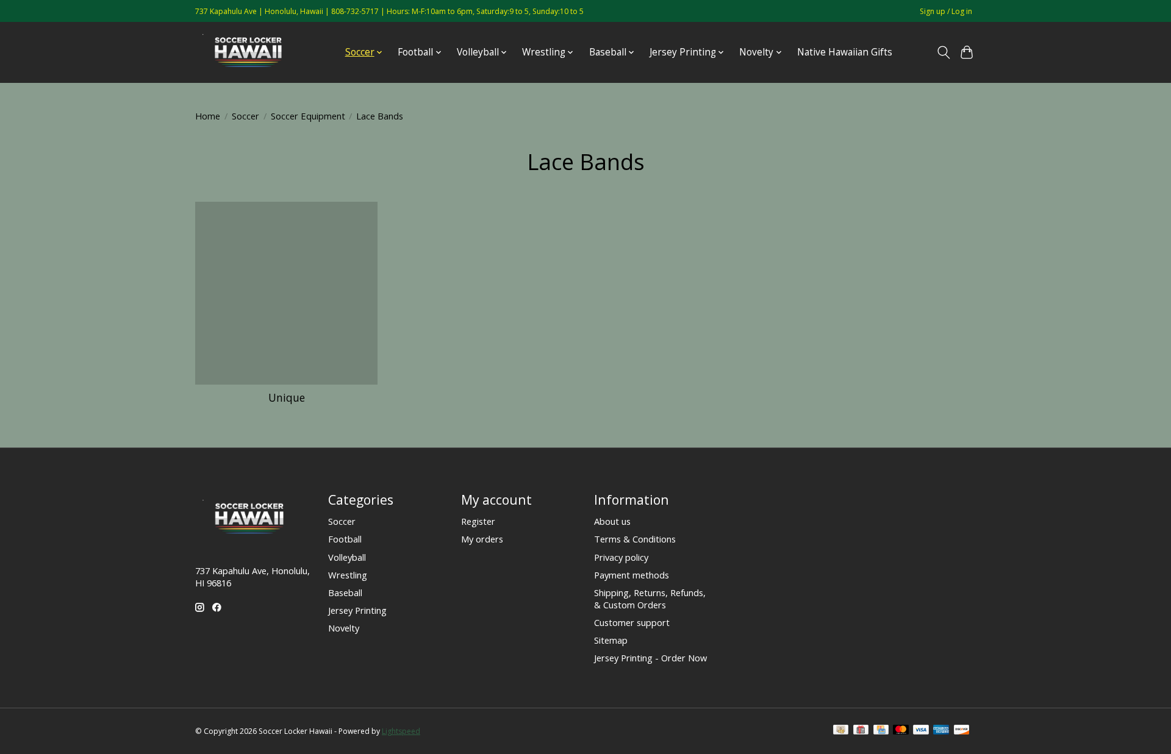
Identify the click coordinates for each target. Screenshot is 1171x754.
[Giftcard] (860, 731)
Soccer (245, 116)
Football (345, 539)
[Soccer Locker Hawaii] (252, 52)
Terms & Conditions (635, 539)
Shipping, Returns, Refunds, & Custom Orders (650, 598)
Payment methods (631, 575)
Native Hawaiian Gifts (844, 52)
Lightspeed (401, 731)
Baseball (345, 592)
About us (612, 521)
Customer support (632, 622)
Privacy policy (621, 557)
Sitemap (611, 640)
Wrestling (347, 575)
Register (478, 521)
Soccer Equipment (308, 116)
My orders (482, 539)
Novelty (343, 628)
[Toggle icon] (943, 52)
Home (207, 116)
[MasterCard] (901, 731)
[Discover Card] (962, 731)
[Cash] (840, 731)
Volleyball (347, 557)
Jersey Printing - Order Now (650, 658)
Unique (286, 397)
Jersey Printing (357, 610)
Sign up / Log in (946, 11)
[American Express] (941, 731)
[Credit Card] (881, 731)
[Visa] (921, 731)
